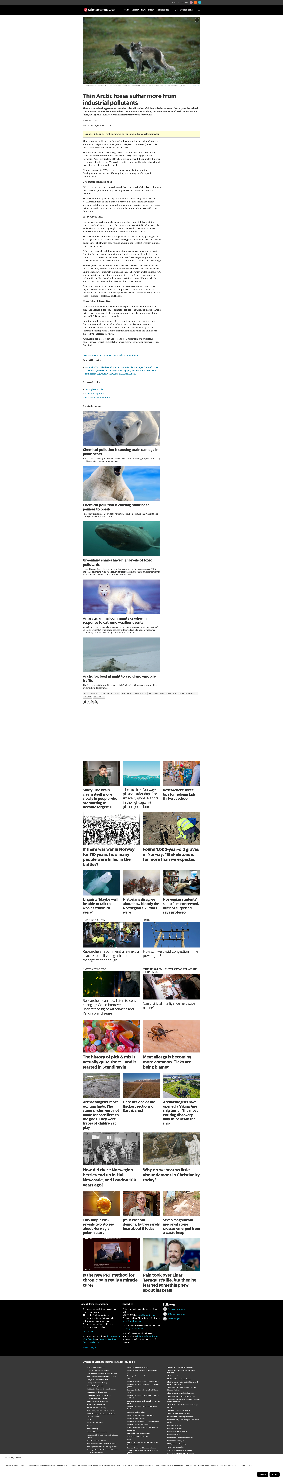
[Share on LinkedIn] (92, 702)
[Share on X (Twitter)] (88, 702)
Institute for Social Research (97, 1392)
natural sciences (110, 693)
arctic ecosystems (187, 693)
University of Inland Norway (177, 1431)
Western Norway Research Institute (179, 1450)
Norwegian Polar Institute (97, 398)
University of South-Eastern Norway (179, 1438)
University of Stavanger (175, 1441)
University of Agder (174, 1425)
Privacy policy (89, 1332)
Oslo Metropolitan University (137, 1436)
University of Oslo (173, 1434)
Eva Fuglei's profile (94, 389)
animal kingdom (92, 693)
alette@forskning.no (132, 1321)
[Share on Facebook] (84, 702)
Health (126, 10)
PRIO (129, 1439)
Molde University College (96, 1404)
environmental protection (162, 693)
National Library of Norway (96, 1408)
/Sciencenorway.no (176, 1309)
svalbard (126, 693)
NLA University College (95, 1422)
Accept (274, 1474)
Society (135, 10)
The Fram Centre (173, 1376)
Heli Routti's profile (94, 393)
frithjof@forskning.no (133, 1329)
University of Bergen (174, 1428)
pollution (99, 697)
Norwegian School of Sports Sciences (140, 1415)
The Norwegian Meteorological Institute (181, 1396)
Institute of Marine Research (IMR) (99, 1395)
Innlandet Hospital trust (95, 1386)
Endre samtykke (90, 1348)
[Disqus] (141, 733)
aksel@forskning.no (145, 1315)
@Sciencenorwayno (177, 1314)
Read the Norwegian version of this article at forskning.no (110, 355)
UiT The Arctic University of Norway (180, 1416)
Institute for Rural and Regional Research (101, 1389)
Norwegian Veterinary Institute (138, 1424)
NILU (89, 1419)
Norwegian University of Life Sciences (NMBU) (143, 1421)
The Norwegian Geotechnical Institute (180, 1393)
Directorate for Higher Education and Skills (102, 1373)
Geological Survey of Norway (97, 1383)
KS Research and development (97, 1401)
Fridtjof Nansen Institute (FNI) (97, 1380)
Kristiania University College (97, 1398)
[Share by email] (96, 702)
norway (87, 697)
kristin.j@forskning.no (147, 1336)
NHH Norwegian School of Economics (100, 1411)
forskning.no (139, 693)
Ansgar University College (96, 1367)
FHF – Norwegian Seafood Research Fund (101, 1376)
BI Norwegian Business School (98, 1370)
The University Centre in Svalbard (179, 1413)
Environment (147, 10)
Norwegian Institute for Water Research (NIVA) (143, 1381)
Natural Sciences (164, 10)
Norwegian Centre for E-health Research (101, 1443)
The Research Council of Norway (178, 1410)
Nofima (89, 1425)
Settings (263, 1474)
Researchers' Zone (184, 10)
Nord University (92, 1429)
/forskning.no (174, 1319)
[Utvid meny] (199, 10)
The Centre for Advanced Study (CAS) (180, 1367)
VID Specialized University (176, 1444)
